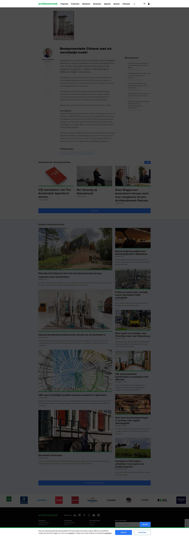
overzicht (71, 533)
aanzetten (108, 533)
